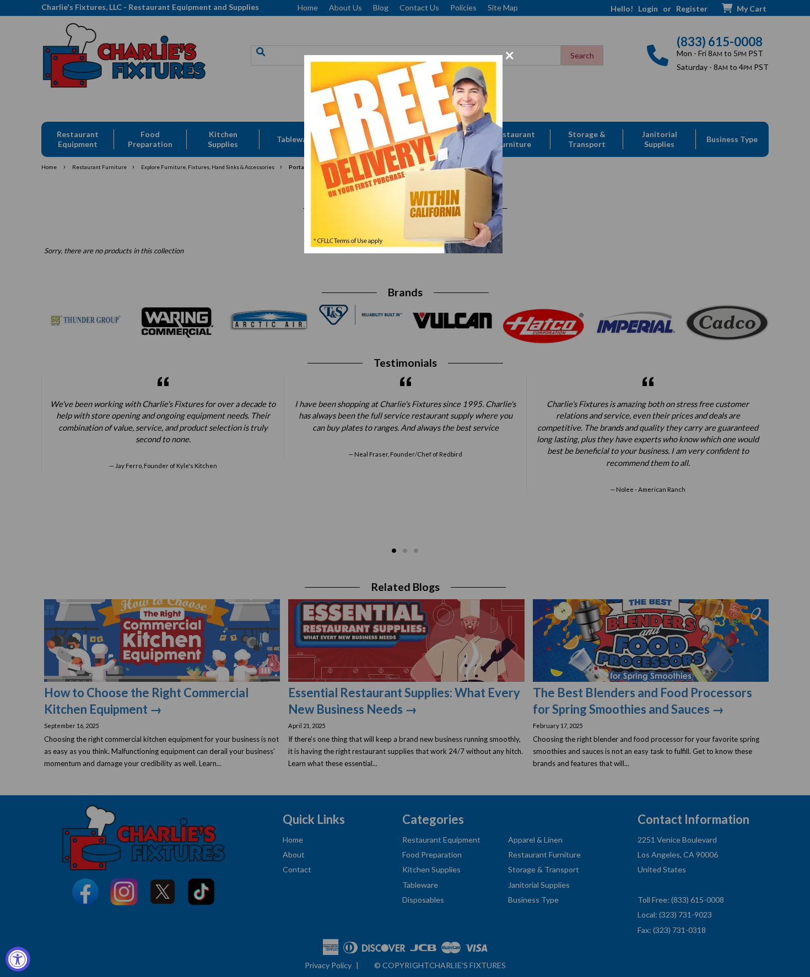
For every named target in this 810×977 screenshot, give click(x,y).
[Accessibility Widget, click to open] (18, 959)
